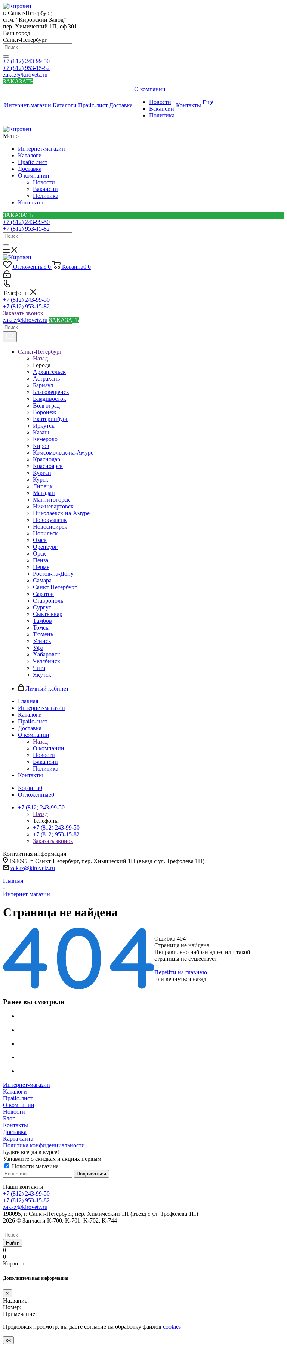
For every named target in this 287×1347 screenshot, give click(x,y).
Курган (42, 473)
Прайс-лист (32, 162)
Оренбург (45, 547)
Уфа (38, 648)
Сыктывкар (47, 614)
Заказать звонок (23, 313)
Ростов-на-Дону (53, 574)
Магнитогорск (51, 499)
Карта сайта (18, 1138)
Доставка (29, 169)
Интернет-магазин (41, 148)
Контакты (30, 202)
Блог (9, 1118)
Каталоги (30, 155)
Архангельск (49, 372)
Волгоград (46, 405)
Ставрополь (48, 600)
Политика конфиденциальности (44, 1145)
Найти (12, 1243)
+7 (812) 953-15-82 (26, 68)
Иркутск (44, 425)
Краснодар (46, 459)
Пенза (40, 560)
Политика (45, 196)
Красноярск (48, 466)
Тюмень (43, 634)
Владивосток (49, 399)
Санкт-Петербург (55, 587)
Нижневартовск (53, 506)
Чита (39, 668)
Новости (44, 182)
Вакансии (45, 189)
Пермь (41, 567)
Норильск (45, 533)
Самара (42, 580)
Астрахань (46, 378)
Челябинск (46, 661)
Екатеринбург (50, 419)
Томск (41, 627)
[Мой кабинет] (7, 276)
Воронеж (44, 412)
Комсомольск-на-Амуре (63, 452)
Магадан (44, 493)
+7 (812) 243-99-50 (26, 61)
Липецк (43, 486)
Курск (40, 479)
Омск (40, 540)
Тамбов (42, 621)
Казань (41, 432)
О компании (33, 175)
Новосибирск (50, 526)
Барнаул (43, 385)
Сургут (42, 607)
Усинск (42, 641)
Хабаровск (46, 654)
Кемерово (45, 439)
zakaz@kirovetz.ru (25, 74)
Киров (41, 446)
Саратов (43, 594)
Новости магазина (34, 1166)
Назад (40, 358)
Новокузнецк (50, 520)
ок (8, 1340)
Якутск (42, 674)
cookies (172, 1326)
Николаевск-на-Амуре (61, 513)
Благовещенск (51, 392)
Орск (39, 553)
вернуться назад (186, 979)
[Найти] (6, 56)
